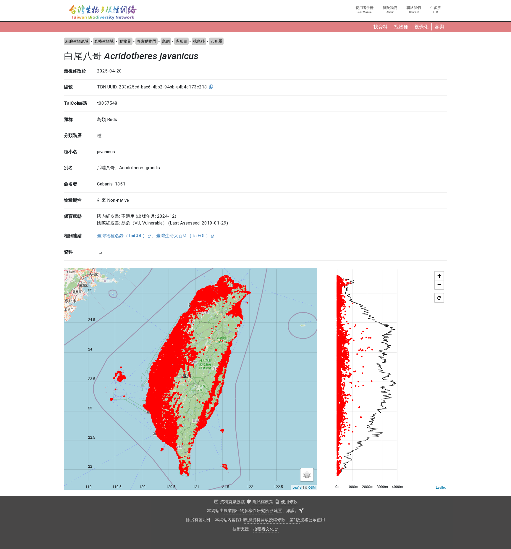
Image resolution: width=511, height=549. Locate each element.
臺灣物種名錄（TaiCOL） (122, 235)
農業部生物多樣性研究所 (246, 510)
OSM (312, 487)
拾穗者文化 (263, 529)
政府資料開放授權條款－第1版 (272, 519)
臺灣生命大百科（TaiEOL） (183, 235)
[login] (301, 511)
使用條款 (289, 501)
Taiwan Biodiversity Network (102, 12)
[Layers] (306, 474)
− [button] (439, 284)
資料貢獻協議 (232, 501)
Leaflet (297, 487)
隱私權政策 (263, 501)
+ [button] (439, 276)
